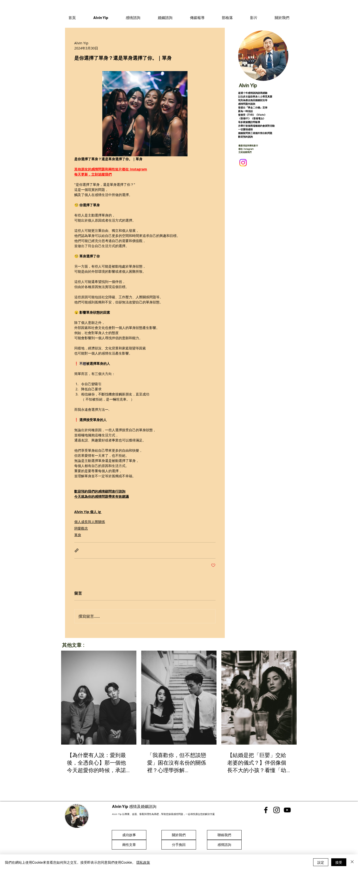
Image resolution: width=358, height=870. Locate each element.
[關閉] (352, 862)
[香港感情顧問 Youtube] (287, 810)
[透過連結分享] (76, 550)
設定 (320, 862)
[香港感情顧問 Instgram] (276, 810)
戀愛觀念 (81, 528)
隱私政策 (143, 862)
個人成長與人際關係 (89, 521)
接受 (338, 862)
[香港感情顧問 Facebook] (266, 810)
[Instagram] (243, 163)
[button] (133, 17)
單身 (77, 535)
